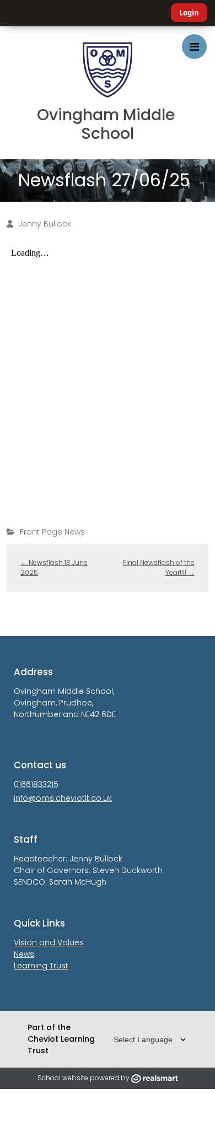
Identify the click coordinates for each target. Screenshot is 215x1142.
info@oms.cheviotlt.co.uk (63, 798)
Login (189, 13)
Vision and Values (49, 942)
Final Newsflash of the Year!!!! (159, 567)
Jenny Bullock (44, 223)
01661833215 (36, 784)
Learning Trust (41, 965)
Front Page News (52, 531)
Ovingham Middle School (108, 124)
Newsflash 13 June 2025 (54, 567)
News (24, 954)
